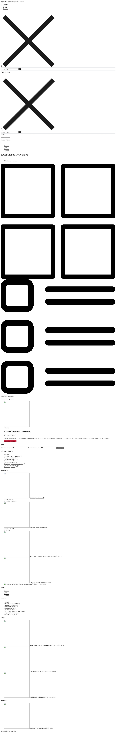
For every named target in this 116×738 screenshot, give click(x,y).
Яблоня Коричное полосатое (17, 431)
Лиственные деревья (10, 459)
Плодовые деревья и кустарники (13, 464)
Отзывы (6, 595)
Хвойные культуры (9, 467)
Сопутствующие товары (11, 465)
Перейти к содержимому (8, 1)
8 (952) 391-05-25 (5, 72)
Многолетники (8, 461)
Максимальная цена (34, 448)
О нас (5, 592)
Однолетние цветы (9, 462)
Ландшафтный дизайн (10, 457)
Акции (6, 454)
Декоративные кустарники (12, 456)
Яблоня (6, 427)
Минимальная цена (6, 448)
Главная (6, 591)
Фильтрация (60, 448)
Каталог (6, 594)
